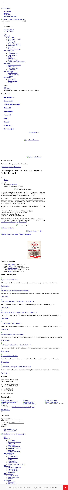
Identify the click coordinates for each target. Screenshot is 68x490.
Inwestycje (11, 47)
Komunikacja (11, 69)
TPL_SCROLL (5, 410)
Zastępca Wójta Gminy (14, 39)
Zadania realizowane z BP (12, 104)
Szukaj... (3, 21)
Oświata (7, 115)
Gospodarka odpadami (14, 44)
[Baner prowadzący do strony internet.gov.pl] (34, 132)
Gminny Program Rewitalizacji (16, 61)
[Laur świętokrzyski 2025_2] (9, 402)
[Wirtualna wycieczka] (7, 228)
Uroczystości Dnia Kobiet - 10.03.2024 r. (12, 334)
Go (24, 21)
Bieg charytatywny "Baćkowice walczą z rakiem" (15, 290)
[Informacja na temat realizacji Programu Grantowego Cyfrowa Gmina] (34, 157)
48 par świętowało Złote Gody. (9, 280)
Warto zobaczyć (12, 66)
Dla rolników (9, 97)
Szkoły (10, 52)
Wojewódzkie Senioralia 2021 (9, 356)
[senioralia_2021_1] (28, 402)
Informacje (8, 101)
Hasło (2, 420)
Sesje (6, 118)
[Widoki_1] (26, 400)
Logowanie (7, 11)
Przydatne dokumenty (14, 49)
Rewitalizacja (9, 129)
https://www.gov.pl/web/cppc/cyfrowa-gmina (13, 222)
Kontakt (6, 13)
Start (5, 34)
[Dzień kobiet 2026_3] (29, 403)
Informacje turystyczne (14, 65)
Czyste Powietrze (13, 60)
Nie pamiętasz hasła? (10, 431)
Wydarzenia (8, 125)
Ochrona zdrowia (13, 53)
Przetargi (10, 76)
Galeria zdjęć (11, 79)
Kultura (7, 108)
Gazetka (10, 82)
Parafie (10, 57)
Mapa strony (7, 14)
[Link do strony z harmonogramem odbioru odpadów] (16, 234)
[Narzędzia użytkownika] (1, 177)
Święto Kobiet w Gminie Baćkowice (11, 323)
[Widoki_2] (4, 403)
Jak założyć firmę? (13, 73)
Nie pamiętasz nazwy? (10, 429)
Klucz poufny (5, 422)
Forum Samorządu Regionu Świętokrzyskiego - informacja (17, 301)
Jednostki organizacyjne (14, 45)
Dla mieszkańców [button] (9, 50)
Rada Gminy (11, 41)
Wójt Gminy (11, 37)
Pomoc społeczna (13, 55)
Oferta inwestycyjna (13, 74)
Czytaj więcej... (5, 286)
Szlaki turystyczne (13, 68)
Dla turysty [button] (7, 63)
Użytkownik (4, 419)
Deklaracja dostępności (10, 16)
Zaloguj (3, 426)
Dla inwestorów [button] (8, 71)
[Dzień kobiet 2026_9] (51, 402)
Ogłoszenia (8, 111)
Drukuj (6, 180)
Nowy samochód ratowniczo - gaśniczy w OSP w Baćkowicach (19, 312)
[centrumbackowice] (51, 400)
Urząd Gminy (11, 42)
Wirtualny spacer (12, 81)
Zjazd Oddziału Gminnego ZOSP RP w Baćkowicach (16, 366)
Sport (6, 122)
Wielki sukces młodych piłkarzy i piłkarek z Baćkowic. (16, 345)
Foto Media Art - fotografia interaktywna (23, 407)
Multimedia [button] (7, 77)
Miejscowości (11, 58)
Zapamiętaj (4, 424)
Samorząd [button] (7, 36)
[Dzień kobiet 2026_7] (7, 400)
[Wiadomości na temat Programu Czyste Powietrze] (34, 146)
